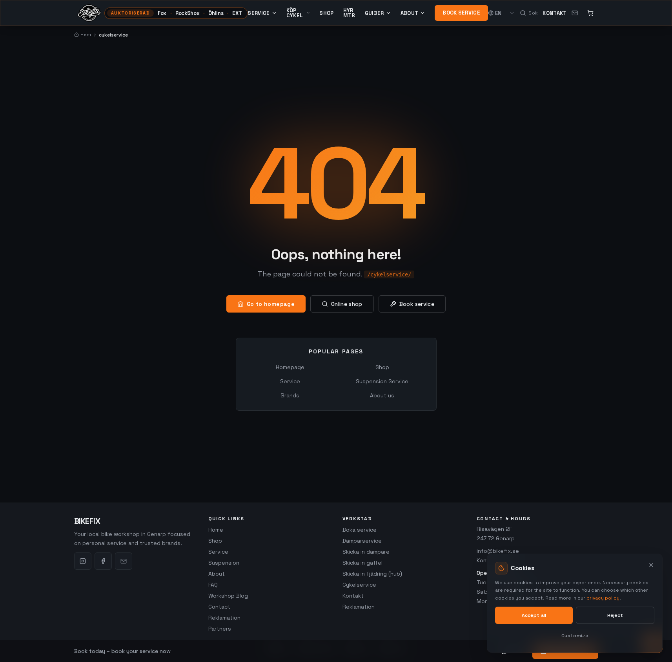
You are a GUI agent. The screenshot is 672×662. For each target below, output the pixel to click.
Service (259, 13)
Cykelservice (359, 584)
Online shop (346, 303)
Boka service (359, 529)
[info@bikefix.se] (575, 13)
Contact (219, 606)
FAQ (213, 584)
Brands (290, 395)
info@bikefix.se (498, 550)
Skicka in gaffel (362, 562)
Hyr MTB (349, 13)
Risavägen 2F (494, 528)
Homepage (290, 367)
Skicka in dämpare (366, 551)
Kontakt (554, 13)
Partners (219, 628)
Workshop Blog (228, 595)
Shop (326, 13)
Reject (615, 615)
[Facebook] (103, 561)
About (410, 13)
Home (215, 529)
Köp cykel (294, 13)
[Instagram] (82, 561)
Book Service (461, 12)
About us (382, 395)
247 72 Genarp (496, 538)
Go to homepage (271, 303)
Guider (374, 13)
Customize (574, 636)
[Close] (651, 565)
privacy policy (602, 598)
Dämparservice (362, 540)
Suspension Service (382, 381)
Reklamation (224, 617)
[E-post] (123, 561)
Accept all (534, 615)
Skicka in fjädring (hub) (372, 573)
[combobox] (505, 13)
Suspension (223, 562)
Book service (416, 303)
